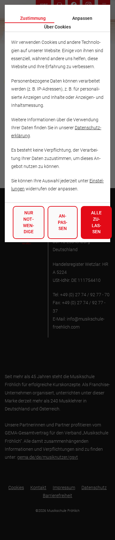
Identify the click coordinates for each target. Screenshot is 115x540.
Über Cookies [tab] (57, 26)
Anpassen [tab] (82, 18)
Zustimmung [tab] (33, 18)
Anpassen (62, 222)
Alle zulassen (96, 222)
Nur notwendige (28, 222)
